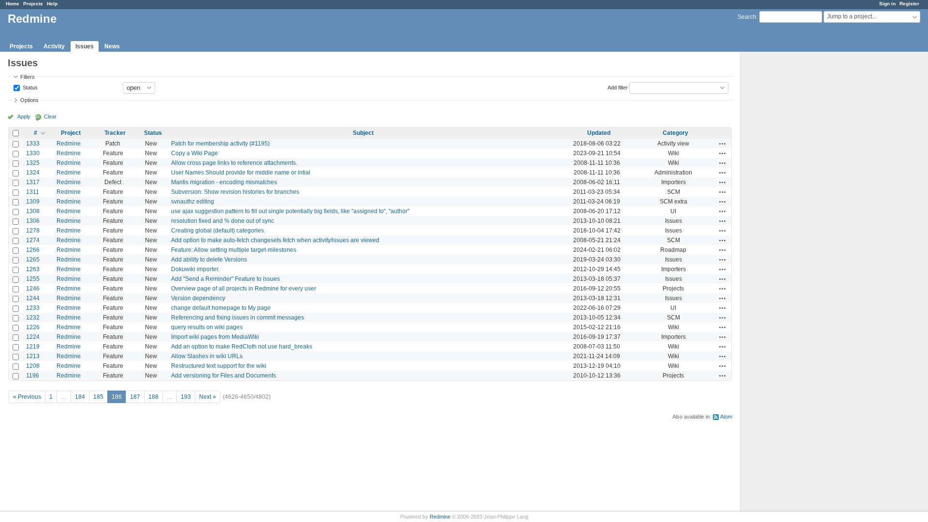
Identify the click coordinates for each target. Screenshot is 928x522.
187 (135, 396)
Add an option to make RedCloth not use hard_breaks (241, 346)
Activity (54, 46)
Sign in (887, 3)
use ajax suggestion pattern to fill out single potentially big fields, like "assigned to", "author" (290, 211)
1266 (33, 249)
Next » (207, 396)
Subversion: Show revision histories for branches (235, 191)
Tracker (115, 133)
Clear (50, 116)
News (112, 46)
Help (52, 3)
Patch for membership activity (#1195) (220, 143)
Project (71, 133)
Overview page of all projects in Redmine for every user (243, 288)
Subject (363, 133)
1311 (32, 191)
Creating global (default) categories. (218, 230)
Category (675, 133)
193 (186, 396)
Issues (84, 46)
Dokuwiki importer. (195, 269)
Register (909, 3)
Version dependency (198, 298)
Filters (27, 77)
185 (98, 396)
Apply (23, 116)
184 (80, 396)
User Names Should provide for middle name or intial (240, 172)
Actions (722, 143)
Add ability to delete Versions (209, 259)
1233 (33, 307)
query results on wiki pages (207, 327)
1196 (32, 375)
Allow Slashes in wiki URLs (207, 356)
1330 (33, 153)
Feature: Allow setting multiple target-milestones (233, 249)
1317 (33, 182)
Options (29, 100)
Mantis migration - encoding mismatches (224, 182)
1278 (33, 230)
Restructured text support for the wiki (218, 365)
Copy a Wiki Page (194, 153)
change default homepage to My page (221, 307)
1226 (33, 327)
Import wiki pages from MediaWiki (215, 337)
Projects (33, 3)
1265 (33, 259)
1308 (33, 211)
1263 (33, 269)
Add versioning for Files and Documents (223, 375)
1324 (33, 172)
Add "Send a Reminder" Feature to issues (225, 279)
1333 (33, 143)
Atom (726, 417)
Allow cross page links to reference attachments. (234, 163)
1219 (33, 346)
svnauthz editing (192, 201)
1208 (33, 365)
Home (12, 3)
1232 (33, 317)
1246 (33, 288)
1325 (33, 163)
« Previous (27, 396)
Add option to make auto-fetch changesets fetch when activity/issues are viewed (275, 240)
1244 (33, 298)
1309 (33, 201)
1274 (33, 240)
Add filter (618, 87)
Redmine (69, 143)
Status (29, 87)
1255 (33, 279)
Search (747, 17)
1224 (33, 337)
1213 (33, 356)
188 (153, 396)
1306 (33, 221)
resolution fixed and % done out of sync (222, 221)
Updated (598, 133)
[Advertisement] (788, 203)
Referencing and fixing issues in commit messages (237, 317)
